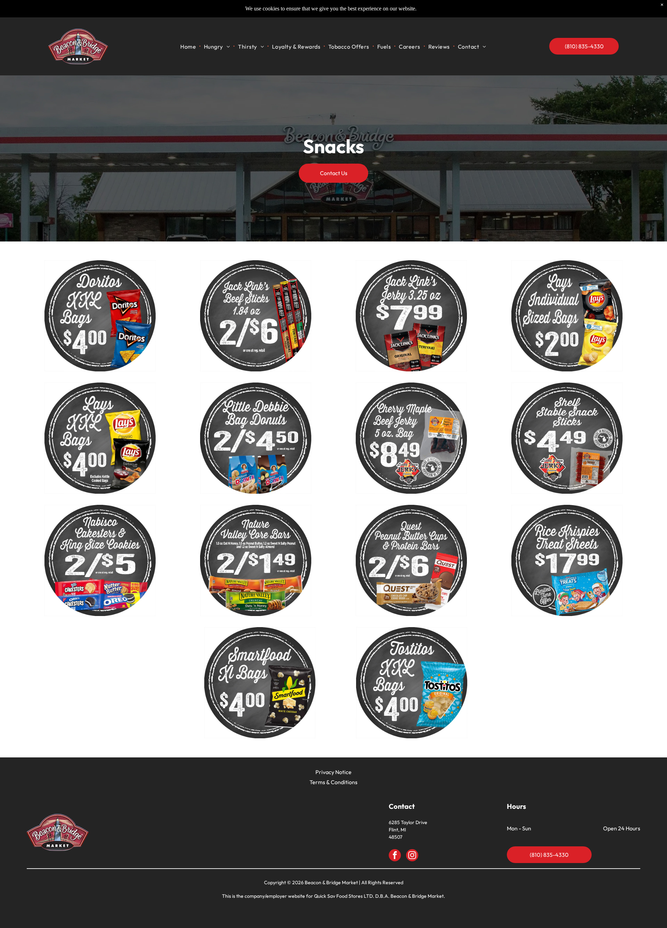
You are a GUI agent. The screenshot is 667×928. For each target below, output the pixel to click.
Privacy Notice (333, 772)
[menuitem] (188, 46)
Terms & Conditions (333, 782)
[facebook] (395, 856)
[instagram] (412, 856)
